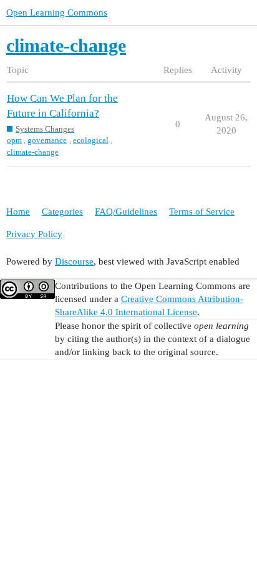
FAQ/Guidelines (126, 212)
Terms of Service (202, 212)
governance (47, 140)
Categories (62, 212)
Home (18, 212)
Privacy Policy (34, 234)
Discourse (74, 261)
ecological (91, 140)
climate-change (33, 152)
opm (14, 140)
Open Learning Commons (56, 12)
